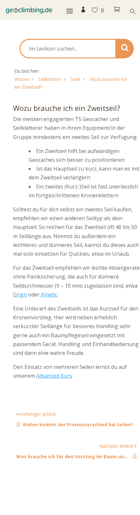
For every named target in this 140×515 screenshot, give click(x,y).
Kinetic (48, 294)
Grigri (20, 294)
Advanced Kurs (54, 375)
